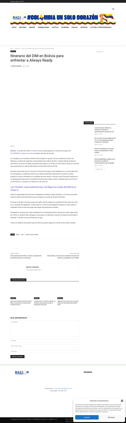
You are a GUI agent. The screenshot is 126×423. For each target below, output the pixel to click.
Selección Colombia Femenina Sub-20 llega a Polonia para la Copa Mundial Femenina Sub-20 (21, 302)
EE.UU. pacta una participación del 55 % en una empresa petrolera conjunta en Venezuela (104, 140)
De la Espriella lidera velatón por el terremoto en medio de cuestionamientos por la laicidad (104, 161)
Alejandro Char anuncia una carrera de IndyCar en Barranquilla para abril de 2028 (67, 302)
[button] (122, 401)
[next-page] (15, 309)
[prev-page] (11, 309)
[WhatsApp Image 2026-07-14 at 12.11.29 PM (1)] (22, 403)
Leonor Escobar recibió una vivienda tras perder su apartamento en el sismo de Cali (104, 129)
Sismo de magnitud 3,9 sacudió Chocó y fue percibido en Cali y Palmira (103, 150)
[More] (42, 71)
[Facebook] (106, 1)
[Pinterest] (33, 71)
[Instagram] (109, 1)
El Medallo (34, 151)
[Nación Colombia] (18, 268)
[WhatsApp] (38, 71)
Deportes (17, 48)
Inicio (11, 48)
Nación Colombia (16, 66)
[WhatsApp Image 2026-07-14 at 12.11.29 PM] (21, 37)
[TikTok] (112, 1)
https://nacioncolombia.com (33, 270)
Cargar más (99, 169)
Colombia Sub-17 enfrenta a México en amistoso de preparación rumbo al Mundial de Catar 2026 (44, 302)
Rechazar (111, 417)
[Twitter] (114, 1)
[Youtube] (105, 378)
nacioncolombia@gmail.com (63, 388)
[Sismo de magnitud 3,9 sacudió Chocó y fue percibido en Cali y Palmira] (88, 151)
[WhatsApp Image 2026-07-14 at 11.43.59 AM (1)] (48, 37)
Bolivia (17, 234)
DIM (22, 234)
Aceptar (87, 417)
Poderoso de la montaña (31, 234)
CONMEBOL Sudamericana (21, 153)
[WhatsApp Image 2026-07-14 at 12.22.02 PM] (102, 37)
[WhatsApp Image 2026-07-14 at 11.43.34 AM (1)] (75, 37)
